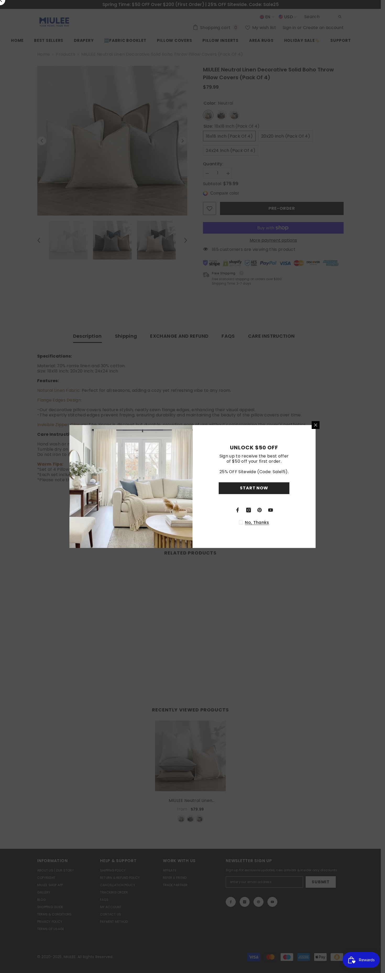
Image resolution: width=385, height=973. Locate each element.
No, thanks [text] (257, 522)
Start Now (254, 488)
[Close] (316, 425)
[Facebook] (237, 510)
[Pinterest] (259, 510)
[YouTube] (270, 510)
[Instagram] (248, 510)
